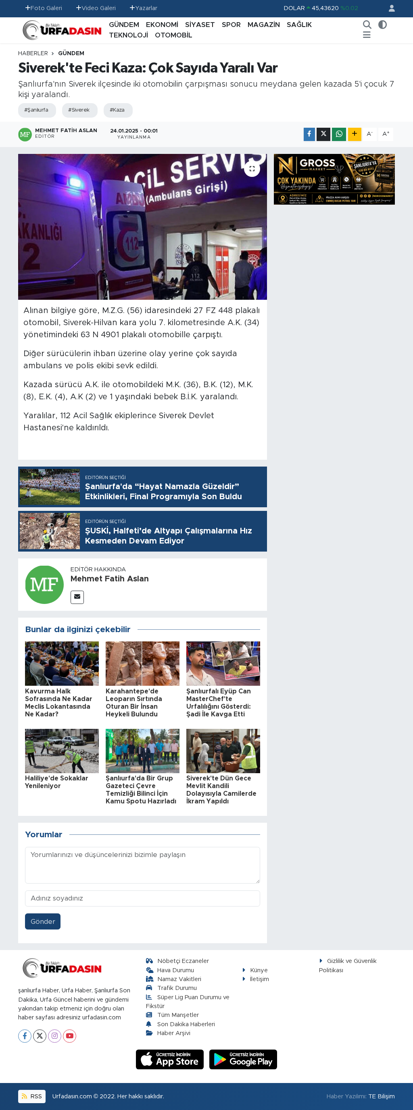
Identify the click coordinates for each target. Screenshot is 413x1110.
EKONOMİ (162, 24)
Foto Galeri (46, 8)
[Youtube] (69, 1036)
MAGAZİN (264, 24)
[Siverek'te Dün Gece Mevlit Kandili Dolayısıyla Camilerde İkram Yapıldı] (223, 750)
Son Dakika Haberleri (186, 1024)
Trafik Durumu (177, 988)
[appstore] (171, 1059)
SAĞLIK (299, 24)
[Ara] (367, 25)
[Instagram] (54, 1036)
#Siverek (79, 110)
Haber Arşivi (173, 1033)
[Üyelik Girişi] (388, 8)
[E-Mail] (77, 597)
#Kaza (117, 110)
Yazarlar (146, 8)
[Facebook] (24, 1036)
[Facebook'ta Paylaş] (309, 134)
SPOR (231, 24)
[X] (39, 1036)
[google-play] (243, 1059)
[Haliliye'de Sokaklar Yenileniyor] (62, 750)
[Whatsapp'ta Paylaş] (339, 134)
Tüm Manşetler (178, 1015)
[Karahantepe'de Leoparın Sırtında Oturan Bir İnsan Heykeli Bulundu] (142, 663)
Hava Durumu (175, 970)
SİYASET (200, 24)
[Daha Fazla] (354, 134)
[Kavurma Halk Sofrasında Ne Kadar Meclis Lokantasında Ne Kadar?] (62, 663)
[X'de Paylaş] (323, 134)
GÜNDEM (124, 24)
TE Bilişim (381, 1096)
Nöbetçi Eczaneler (183, 961)
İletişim (259, 979)
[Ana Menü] (367, 35)
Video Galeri (98, 8)
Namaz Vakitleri (179, 979)
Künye (259, 970)
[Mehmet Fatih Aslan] (44, 584)
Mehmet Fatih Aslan (110, 579)
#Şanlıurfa (36, 110)
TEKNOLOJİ (128, 35)
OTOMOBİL (173, 35)
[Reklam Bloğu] (334, 178)
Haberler (33, 53)
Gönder (43, 921)
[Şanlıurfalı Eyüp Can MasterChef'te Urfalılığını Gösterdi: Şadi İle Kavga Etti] (223, 663)
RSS (35, 1096)
